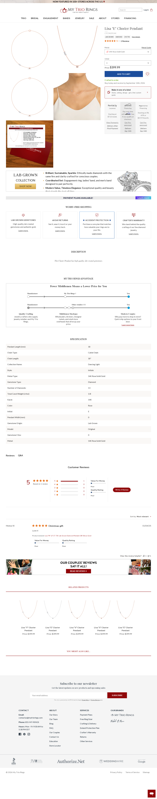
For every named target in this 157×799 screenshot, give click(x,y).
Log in (146, 10)
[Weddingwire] (111, 761)
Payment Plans (86, 715)
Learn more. (23, 230)
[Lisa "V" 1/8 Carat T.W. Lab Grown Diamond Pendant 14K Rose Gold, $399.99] (77, 610)
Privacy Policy (85, 700)
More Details (136, 37)
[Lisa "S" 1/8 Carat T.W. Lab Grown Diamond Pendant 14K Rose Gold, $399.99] (101, 610)
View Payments (112, 122)
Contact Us (54, 737)
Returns (83, 737)
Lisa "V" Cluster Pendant (77, 629)
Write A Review (121, 490)
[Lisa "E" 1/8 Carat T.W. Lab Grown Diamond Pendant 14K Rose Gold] (29, 144)
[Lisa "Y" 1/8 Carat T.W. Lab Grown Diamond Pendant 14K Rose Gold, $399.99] (28, 610)
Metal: (128, 47)
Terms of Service (95, 700)
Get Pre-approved (127, 123)
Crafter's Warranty (88, 732)
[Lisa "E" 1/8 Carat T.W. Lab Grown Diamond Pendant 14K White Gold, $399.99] (52, 610)
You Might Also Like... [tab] (78, 651)
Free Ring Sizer (86, 719)
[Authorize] (71, 761)
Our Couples (54, 732)
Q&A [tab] (20, 455)
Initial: (107, 59)
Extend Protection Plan (89, 728)
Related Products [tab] (79, 587)
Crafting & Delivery (88, 723)
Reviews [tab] (10, 455)
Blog (51, 723)
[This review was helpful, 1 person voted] (144, 556)
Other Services (86, 741)
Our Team (53, 719)
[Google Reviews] (141, 761)
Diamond (119, 37)
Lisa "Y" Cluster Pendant (28, 629)
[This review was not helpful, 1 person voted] (148, 556)
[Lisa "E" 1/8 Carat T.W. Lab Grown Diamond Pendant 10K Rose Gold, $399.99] (125, 610)
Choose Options (28, 620)
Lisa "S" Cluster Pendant (101, 629)
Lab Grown (109, 37)
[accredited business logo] (14, 761)
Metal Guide (146, 47)
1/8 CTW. (127, 37)
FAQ (51, 728)
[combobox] (128, 52)
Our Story (53, 715)
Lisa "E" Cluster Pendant (53, 629)
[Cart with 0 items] (152, 9)
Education (53, 741)
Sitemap (146, 772)
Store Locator (55, 745)
